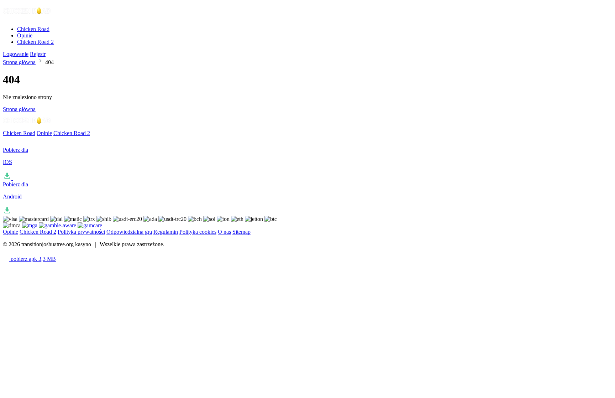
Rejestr (38, 54)
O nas (224, 232)
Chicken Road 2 (35, 42)
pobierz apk (32, 259)
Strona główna (19, 62)
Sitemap (241, 232)
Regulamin (165, 232)
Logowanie (15, 54)
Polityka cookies (197, 232)
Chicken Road (33, 29)
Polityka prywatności (81, 232)
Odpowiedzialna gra (129, 232)
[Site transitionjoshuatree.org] (27, 17)
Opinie (24, 35)
